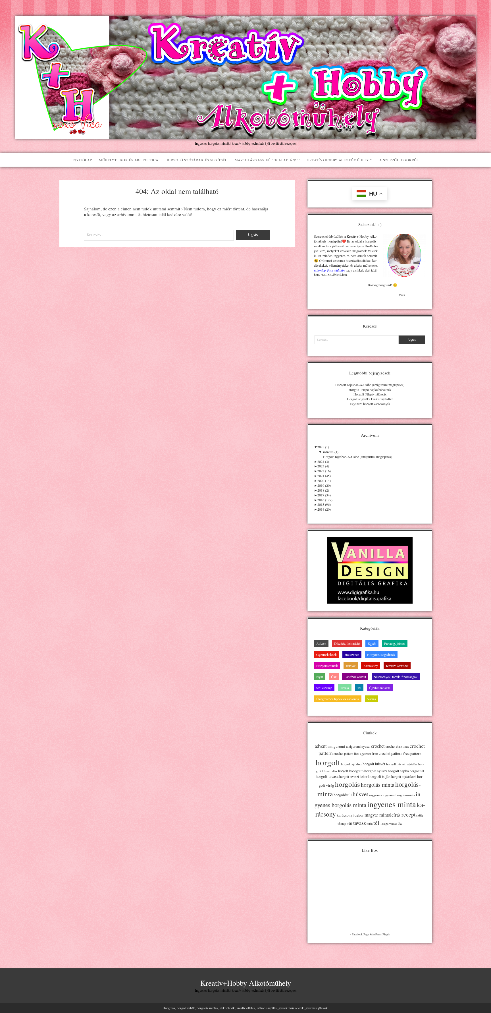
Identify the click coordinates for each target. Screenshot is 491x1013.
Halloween (352, 654)
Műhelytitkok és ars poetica (128, 160)
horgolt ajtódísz (351, 764)
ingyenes (375, 794)
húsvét (360, 794)
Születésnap (324, 687)
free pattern (412, 753)
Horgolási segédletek (381, 654)
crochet (378, 746)
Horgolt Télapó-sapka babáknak (370, 389)
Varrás (371, 699)
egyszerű (365, 754)
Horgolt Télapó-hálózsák (369, 394)
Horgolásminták (327, 665)
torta (370, 823)
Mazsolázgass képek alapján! (265, 160)
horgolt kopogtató (350, 770)
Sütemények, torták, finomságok (395, 676)
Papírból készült (355, 676)
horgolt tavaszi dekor (353, 776)
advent (321, 746)
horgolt (328, 762)
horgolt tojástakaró (403, 776)
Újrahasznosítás (379, 687)
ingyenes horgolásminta (399, 795)
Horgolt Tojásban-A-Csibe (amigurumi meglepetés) (369, 384)
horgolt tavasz (327, 776)
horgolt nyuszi (375, 770)
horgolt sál (417, 770)
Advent (321, 643)
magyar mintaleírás (383, 814)
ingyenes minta (391, 804)
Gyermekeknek (326, 654)
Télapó (384, 824)
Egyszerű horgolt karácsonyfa (370, 403)
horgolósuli (343, 794)
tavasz (359, 822)
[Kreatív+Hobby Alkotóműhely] (245, 136)
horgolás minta (377, 784)
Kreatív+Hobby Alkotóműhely (338, 160)
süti (349, 823)
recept (408, 814)
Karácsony (370, 665)
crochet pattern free (346, 753)
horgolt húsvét (374, 764)
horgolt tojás (379, 776)
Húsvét (350, 665)
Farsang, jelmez (394, 643)
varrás (393, 824)
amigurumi (336, 746)
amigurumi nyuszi (358, 746)
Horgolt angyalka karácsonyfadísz (370, 399)
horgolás (347, 784)
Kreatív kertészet (397, 665)
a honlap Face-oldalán (329, 270)
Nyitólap (82, 160)
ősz (400, 823)
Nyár (319, 676)
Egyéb (372, 643)
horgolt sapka (398, 770)
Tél (359, 687)
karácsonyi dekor (350, 815)
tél (376, 822)
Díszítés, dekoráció (347, 643)
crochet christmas (397, 746)
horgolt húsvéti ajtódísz (401, 764)
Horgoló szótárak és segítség (196, 160)
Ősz (333, 676)
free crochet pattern (387, 753)
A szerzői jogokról (399, 160)
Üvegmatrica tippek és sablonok (337, 699)
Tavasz (344, 687)
